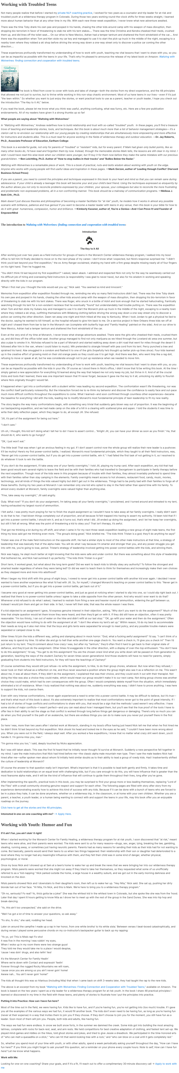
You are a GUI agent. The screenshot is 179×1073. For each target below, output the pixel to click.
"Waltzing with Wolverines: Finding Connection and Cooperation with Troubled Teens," (96, 986)
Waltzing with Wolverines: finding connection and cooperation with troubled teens (75, 224)
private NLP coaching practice (75, 12)
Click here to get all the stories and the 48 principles (31, 807)
